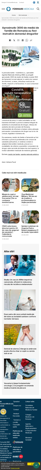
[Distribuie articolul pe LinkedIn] (22, 40)
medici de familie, (14, 154)
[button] (34, 2)
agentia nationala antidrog (30, 154)
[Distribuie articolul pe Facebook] (10, 40)
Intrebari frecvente (16, 415)
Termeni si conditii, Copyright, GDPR (16, 423)
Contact (21, 2)
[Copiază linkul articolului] (31, 40)
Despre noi (17, 405)
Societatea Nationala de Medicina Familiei (6, 451)
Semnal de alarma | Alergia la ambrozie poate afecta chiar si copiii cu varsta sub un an (20, 351)
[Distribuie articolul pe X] (14, 40)
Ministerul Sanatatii (28, 439)
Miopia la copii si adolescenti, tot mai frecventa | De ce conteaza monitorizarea (10, 198)
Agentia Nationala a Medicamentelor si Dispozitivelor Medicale (31, 428)
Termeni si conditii (15, 468)
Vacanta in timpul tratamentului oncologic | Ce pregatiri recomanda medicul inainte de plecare (19, 385)
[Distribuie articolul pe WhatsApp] (26, 40)
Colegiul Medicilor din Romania (29, 417)
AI (36, 465)
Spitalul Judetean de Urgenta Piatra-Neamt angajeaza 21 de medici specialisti (29, 229)
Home (14, 15)
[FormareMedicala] (20, 8)
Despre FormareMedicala (9, 2)
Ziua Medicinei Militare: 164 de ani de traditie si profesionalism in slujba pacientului (29, 198)
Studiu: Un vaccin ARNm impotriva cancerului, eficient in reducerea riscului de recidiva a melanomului (18, 282)
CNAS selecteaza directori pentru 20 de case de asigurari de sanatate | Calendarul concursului (10, 231)
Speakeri (16, 401)
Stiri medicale (23, 15)
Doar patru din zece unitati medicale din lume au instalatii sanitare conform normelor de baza (20, 316)
